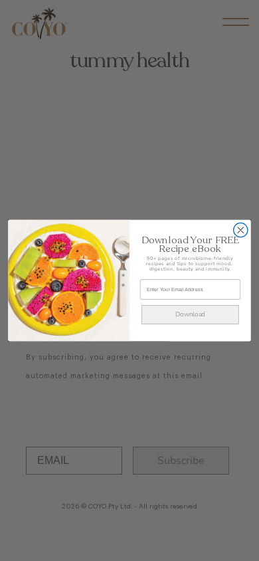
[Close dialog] (241, 230)
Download (190, 314)
